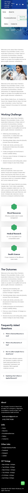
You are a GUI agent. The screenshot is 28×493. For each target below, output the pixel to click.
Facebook (5, 450)
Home (4, 12)
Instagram (5, 453)
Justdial (4, 455)
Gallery (6, 24)
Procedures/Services (10, 18)
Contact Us (14, 24)
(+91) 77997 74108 (7, 419)
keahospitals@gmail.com (10, 416)
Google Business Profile (9, 447)
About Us (11, 12)
